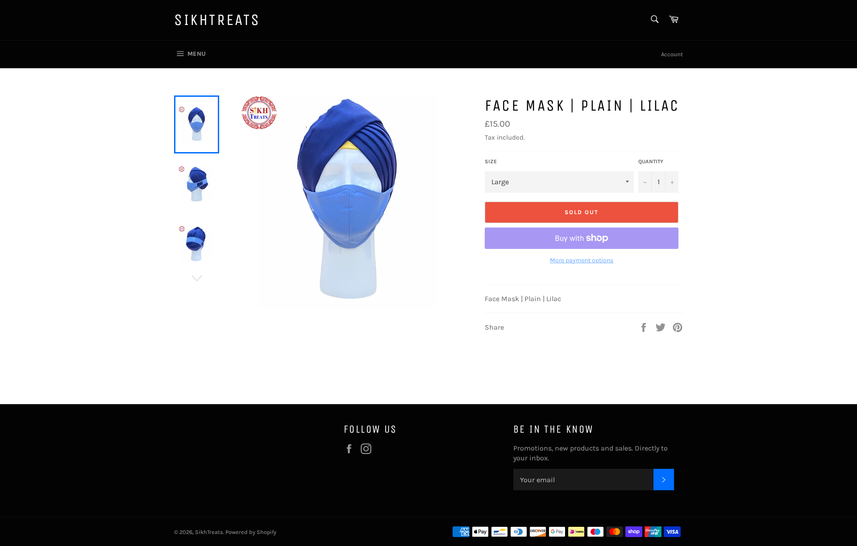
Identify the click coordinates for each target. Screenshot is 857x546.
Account (672, 54)
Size (491, 161)
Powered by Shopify (250, 532)
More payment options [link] (581, 260)
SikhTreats (217, 19)
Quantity (650, 161)
